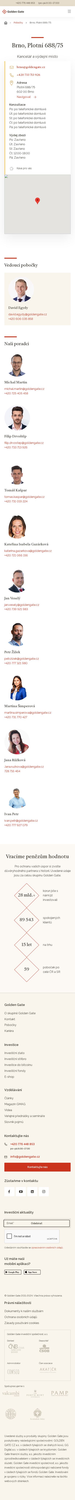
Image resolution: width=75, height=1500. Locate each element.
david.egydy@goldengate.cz (27, 314)
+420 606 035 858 (20, 319)
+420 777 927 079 (16, 825)
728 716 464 (12, 771)
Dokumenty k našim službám (23, 1311)
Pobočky (18, 22)
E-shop (9, 1076)
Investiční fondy (15, 1071)
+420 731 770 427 (15, 717)
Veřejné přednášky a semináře (24, 1116)
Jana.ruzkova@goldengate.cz (24, 766)
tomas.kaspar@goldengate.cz (24, 497)
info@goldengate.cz (25, 1156)
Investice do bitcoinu (18, 1065)
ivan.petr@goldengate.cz (21, 820)
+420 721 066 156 (16, 555)
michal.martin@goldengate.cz (24, 389)
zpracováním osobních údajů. (47, 1247)
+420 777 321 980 (15, 663)
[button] (37, 201)
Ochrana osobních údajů (20, 1317)
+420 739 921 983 (16, 609)
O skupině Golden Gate (19, 1013)
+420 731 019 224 (15, 501)
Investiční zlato (14, 1053)
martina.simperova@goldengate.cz (27, 712)
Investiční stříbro (15, 1059)
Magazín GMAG (14, 1104)
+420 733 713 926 (15, 447)
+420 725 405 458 (16, 393)
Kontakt (9, 1019)
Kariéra (9, 1031)
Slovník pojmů (13, 1122)
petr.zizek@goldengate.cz (21, 658)
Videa (8, 1110)
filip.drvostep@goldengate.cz (24, 443)
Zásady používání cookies (21, 1323)
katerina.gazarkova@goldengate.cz (28, 551)
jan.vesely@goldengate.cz (21, 605)
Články (8, 1098)
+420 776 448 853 (25, 3)
